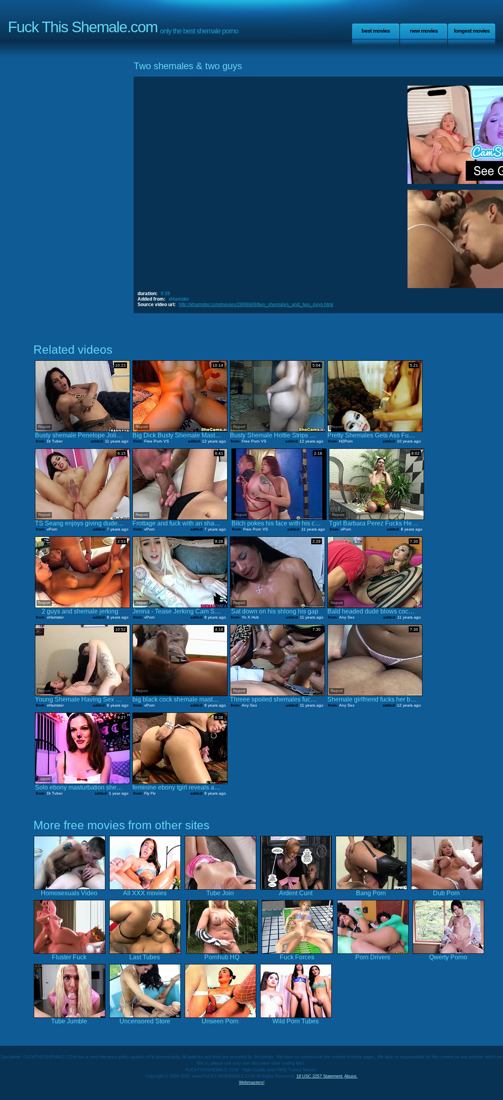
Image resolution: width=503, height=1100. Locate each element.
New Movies (424, 31)
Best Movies (376, 31)
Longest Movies (472, 31)
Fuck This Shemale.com (82, 26)
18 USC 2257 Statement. (319, 1076)
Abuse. (351, 1076)
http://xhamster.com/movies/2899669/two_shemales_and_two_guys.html (256, 304)
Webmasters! (251, 1082)
